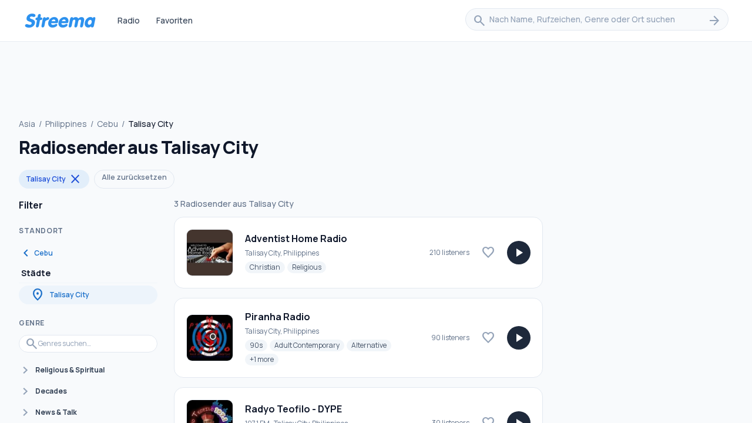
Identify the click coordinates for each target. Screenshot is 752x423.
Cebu (107, 123)
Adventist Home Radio (296, 238)
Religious (309, 266)
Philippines (66, 123)
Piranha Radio (277, 316)
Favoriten (174, 20)
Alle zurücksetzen (134, 177)
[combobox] (596, 20)
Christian (267, 266)
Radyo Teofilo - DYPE (293, 408)
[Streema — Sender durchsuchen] (60, 20)
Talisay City (54, 179)
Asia (27, 123)
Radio (129, 20)
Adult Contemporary (309, 345)
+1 (264, 359)
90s (258, 345)
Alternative (371, 345)
